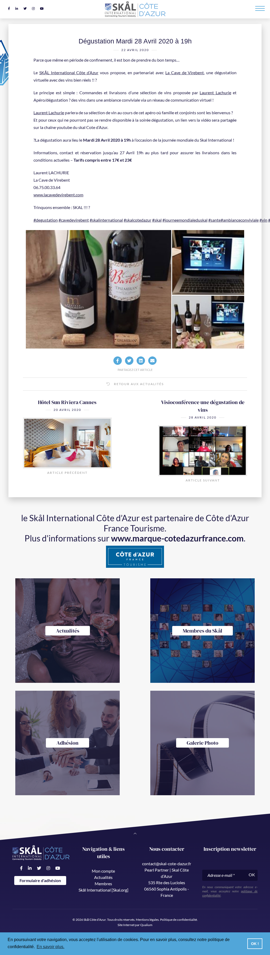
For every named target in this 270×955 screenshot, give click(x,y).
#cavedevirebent (74, 219)
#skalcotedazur (137, 219)
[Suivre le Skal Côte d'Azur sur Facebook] (9, 9)
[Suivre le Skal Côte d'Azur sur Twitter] (25, 9)
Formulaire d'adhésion (40, 880)
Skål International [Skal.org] (103, 889)
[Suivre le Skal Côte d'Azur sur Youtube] (42, 9)
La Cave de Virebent (184, 72)
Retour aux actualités (138, 384)
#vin (263, 219)
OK (252, 874)
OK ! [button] (255, 944)
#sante (214, 219)
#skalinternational (106, 219)
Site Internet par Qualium (135, 925)
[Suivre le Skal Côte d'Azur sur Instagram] (33, 9)
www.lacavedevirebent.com (58, 194)
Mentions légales (147, 920)
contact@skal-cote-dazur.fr (166, 863)
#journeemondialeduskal (185, 219)
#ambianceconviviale (240, 219)
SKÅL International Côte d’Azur (68, 72)
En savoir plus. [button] (50, 946)
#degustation (45, 219)
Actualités (103, 877)
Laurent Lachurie (215, 92)
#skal (157, 219)
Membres (103, 883)
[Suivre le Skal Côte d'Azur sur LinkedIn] (16, 9)
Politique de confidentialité (178, 920)
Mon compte (103, 870)
